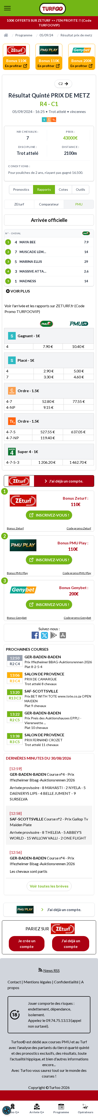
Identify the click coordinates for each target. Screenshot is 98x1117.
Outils (80, 189)
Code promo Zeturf (79, 528)
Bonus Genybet (17, 617)
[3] (23, 590)
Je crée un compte (26, 943)
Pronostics (21, 189)
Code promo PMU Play (77, 573)
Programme (23, 35)
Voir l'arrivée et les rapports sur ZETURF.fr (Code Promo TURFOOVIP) (44, 308)
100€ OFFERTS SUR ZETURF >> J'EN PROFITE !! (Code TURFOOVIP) (49, 22)
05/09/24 (46, 35)
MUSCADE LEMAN (34, 252)
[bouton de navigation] (7, 8)
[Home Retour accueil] (52, 8)
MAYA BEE (28, 242)
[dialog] (6, 1110)
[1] (23, 501)
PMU (79, 204)
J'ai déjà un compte (70, 943)
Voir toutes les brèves (49, 886)
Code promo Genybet (77, 617)
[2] (23, 545)
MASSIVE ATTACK (34, 271)
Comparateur (49, 204)
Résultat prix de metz (76, 35)
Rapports (44, 189)
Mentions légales (38, 982)
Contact (15, 982)
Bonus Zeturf (15, 528)
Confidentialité (66, 982)
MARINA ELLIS (31, 261)
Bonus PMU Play (17, 573)
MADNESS (28, 281)
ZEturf (19, 204)
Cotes (63, 189)
